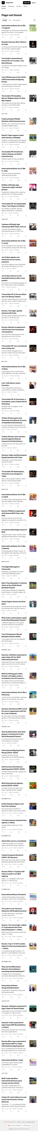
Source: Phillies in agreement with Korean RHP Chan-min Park (13, 513)
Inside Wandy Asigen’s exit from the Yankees (13, 805)
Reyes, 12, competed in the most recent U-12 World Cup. (12, 880)
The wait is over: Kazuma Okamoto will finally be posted (14, 910)
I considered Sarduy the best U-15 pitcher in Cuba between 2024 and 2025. (13, 952)
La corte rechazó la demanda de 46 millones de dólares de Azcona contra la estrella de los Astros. (14, 426)
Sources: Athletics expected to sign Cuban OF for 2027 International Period (14, 657)
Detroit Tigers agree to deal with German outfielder (13, 136)
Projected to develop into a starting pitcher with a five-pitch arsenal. (13, 193)
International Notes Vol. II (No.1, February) (14, 693)
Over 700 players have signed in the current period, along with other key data (14, 247)
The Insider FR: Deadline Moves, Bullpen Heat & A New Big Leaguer (13, 98)
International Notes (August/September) (10, 987)
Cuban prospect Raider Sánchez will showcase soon (13, 120)
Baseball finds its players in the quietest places (12, 407)
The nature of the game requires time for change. (14, 66)
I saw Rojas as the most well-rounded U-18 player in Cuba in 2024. (14, 1012)
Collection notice (30, 1122)
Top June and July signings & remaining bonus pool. (11, 174)
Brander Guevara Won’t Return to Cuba (14, 43)
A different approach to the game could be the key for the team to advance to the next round (13, 624)
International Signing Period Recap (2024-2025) (13, 751)
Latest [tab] (5, 20)
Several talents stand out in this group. (12, 826)
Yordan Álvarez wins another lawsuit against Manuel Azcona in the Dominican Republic (13, 439)
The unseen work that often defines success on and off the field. (13, 104)
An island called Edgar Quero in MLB (14, 531)
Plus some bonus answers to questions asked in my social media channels (13, 810)
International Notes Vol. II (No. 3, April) (14, 496)
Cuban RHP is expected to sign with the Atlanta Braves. (13, 991)
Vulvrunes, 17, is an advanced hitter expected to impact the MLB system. (14, 1105)
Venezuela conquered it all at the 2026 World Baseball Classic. (12, 572)
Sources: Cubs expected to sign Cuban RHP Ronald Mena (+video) (14, 1025)
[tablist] (11, 20)
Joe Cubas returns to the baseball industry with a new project (13, 278)
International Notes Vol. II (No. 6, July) (14, 170)
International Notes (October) (14, 894)
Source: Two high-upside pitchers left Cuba (12, 312)
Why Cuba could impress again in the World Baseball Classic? (14, 619)
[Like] (3, 215)
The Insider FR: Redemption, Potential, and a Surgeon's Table (13, 474)
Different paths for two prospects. (13, 159)
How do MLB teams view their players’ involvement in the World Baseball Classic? (14, 734)
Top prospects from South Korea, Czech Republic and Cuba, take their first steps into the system (13, 372)
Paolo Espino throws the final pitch (13, 603)
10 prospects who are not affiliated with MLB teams (13, 640)
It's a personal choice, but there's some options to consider (12, 740)
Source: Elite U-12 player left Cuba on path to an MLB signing (13, 874)
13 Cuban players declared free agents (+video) (14, 821)
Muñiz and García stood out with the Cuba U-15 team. (14, 933)
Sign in (34, 3)
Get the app (26, 1125)
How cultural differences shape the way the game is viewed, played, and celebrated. (14, 591)
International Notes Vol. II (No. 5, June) (14, 242)
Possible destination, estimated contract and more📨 (12, 914)
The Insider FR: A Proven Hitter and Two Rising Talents (14, 295)
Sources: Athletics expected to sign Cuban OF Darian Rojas (14, 1007)
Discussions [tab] (16, 20)
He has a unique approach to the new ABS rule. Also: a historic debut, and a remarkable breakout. (14, 300)
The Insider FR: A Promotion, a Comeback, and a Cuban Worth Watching (14, 401)
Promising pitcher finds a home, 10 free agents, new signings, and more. (14, 552)
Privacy (19, 1122)
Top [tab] (10, 20)
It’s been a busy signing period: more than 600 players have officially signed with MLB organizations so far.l (14, 500)
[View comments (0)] (11, 54)
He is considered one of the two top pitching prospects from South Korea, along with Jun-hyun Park (14, 1049)
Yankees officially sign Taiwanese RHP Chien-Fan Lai (14, 225)
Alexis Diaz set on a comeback (14, 841)
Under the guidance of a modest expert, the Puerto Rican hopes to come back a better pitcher (13, 844)
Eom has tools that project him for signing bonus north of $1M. (13, 335)
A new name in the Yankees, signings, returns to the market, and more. (14, 698)
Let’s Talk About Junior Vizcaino (11, 384)
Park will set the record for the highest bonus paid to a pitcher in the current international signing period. (14, 519)
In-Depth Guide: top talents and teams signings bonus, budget (12, 789)
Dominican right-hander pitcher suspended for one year (12, 1063)
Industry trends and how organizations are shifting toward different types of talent (13, 756)
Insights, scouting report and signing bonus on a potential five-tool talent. (14, 141)
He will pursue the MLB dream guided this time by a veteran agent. (14, 48)
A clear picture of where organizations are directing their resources (14, 85)
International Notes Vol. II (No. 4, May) (14, 368)
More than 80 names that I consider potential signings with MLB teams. (14, 861)
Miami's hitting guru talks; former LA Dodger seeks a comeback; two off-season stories (13, 676)
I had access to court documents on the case (13, 445)
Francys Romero (15, 34)
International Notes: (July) (12, 1060)
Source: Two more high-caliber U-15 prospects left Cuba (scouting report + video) (14, 927)
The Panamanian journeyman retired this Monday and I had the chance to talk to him (14, 607)
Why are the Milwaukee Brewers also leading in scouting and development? (13, 969)
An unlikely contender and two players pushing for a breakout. (12, 209)
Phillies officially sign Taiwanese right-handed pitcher (12, 187)
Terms (23, 1122)
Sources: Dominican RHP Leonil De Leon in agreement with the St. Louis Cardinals (14, 711)
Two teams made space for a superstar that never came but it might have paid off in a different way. (14, 1086)
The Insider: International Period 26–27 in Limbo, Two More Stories (13, 60)
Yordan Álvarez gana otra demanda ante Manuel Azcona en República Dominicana (14, 420)
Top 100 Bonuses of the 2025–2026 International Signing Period (14, 79)
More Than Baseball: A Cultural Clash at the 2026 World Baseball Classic (14, 585)
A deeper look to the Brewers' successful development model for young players (13, 975)
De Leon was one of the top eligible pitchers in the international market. (14, 717)
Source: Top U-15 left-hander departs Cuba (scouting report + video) (14, 946)
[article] (19, 31)
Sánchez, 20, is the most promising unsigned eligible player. (13, 125)
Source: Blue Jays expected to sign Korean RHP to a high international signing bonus (14, 1043)
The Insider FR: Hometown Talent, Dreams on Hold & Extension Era (12, 154)
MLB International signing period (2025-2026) (12, 784)
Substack (11, 1129)
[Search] (34, 20)
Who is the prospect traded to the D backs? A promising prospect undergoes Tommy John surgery (13, 480)
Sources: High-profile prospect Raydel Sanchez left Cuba (14, 456)
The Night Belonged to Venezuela (11, 568)
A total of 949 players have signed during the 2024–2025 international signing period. (14, 898)
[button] (3, 6)
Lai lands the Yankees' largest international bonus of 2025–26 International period (12, 230)
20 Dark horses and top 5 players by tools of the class (14, 772)
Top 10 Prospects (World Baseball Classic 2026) (12, 635)
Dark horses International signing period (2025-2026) (13, 768)
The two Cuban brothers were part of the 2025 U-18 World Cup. (14, 316)
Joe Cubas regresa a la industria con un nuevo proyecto (11, 259)
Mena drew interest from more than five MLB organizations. (14, 1031)
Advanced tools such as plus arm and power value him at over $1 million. (14, 663)
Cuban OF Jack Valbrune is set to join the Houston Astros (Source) (14, 1099)
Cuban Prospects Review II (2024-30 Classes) (12, 856)
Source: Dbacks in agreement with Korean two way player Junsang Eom (13, 329)
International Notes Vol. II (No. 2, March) (14, 547)
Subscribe (27, 3)
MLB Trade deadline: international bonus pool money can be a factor (12, 1080)
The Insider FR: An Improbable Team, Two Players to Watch (14, 205)
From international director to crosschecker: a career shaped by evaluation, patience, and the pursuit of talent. (14, 389)
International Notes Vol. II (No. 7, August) (14, 27)
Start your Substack (15, 1125)
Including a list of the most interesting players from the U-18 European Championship (14, 31)
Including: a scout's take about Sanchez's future (12, 461)
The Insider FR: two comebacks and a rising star (14, 347)
